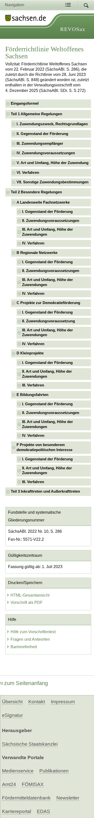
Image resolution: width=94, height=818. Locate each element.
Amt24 (9, 784)
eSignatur (12, 715)
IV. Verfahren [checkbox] (33, 243)
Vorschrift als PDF (27, 602)
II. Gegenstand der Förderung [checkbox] (42, 134)
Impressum (63, 701)
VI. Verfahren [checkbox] (28, 173)
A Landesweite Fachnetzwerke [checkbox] (43, 202)
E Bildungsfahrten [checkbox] (32, 395)
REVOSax (72, 29)
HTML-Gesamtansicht (30, 595)
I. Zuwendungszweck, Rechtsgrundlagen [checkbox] (52, 124)
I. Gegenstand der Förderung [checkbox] (47, 212)
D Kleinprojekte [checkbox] (30, 353)
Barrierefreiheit (24, 647)
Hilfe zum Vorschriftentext (33, 632)
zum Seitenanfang (26, 683)
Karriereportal (16, 811)
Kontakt (36, 701)
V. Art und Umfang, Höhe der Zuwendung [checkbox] (52, 163)
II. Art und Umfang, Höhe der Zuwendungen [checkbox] (47, 373)
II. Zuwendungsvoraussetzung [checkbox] (48, 321)
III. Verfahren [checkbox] (33, 385)
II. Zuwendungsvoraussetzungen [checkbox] (50, 221)
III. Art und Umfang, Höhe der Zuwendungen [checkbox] (47, 231)
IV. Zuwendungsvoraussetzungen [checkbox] (46, 153)
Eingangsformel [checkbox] (25, 103)
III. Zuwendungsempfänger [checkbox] (40, 144)
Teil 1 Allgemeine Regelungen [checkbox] (36, 114)
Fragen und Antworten (30, 639)
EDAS (43, 811)
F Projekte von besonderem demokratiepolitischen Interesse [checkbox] (44, 447)
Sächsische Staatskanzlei (30, 744)
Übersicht (12, 701)
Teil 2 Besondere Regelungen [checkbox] (36, 192)
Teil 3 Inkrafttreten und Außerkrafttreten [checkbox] (45, 491)
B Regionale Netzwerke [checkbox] (37, 253)
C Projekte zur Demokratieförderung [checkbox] (48, 303)
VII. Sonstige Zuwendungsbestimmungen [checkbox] (52, 182)
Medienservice (18, 770)
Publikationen (54, 770)
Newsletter (67, 797)
